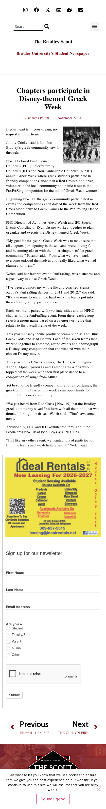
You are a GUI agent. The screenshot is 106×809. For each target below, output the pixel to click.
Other (15, 655)
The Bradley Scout (53, 41)
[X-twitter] (48, 10)
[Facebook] (36, 10)
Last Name (15, 590)
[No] (98, 789)
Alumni (16, 648)
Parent (16, 641)
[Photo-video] (70, 10)
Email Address (18, 607)
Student (17, 628)
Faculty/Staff (20, 635)
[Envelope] (81, 10)
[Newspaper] (59, 10)
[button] (94, 26)
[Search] (47, 26)
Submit (14, 695)
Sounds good (53, 798)
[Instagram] (25, 10)
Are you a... (15, 624)
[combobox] (28, 26)
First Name (15, 573)
